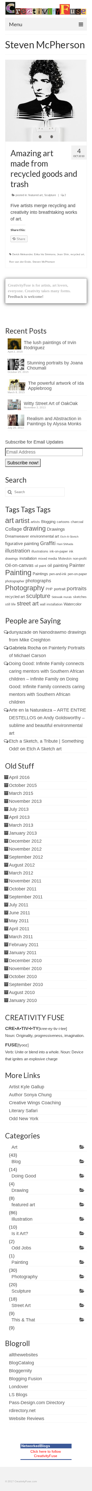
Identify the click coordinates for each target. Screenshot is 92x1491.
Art (14, 1147)
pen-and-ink (57, 574)
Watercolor (73, 604)
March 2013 (21, 825)
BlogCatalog (21, 1362)
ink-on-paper (59, 551)
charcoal (77, 522)
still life (10, 604)
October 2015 (23, 785)
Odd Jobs (21, 1247)
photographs (38, 580)
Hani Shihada (65, 544)
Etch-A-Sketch (69, 536)
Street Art (21, 1305)
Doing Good (24, 1176)
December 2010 (25, 960)
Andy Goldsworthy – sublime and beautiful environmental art (47, 725)
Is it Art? (20, 1233)
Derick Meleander (22, 254)
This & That (23, 1319)
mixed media (47, 558)
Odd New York (23, 1118)
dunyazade (20, 632)
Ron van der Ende (20, 261)
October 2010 (23, 976)
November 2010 (25, 968)
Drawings (56, 529)
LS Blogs (18, 1394)
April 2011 (19, 928)
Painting (18, 572)
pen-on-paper (77, 574)
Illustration (22, 1219)
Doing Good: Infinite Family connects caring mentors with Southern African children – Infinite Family (46, 671)
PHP (49, 589)
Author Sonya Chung (30, 1094)
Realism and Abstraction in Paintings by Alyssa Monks (54, 421)
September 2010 (26, 984)
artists (35, 522)
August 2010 (22, 992)
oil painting (58, 565)
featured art (35, 195)
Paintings (40, 574)
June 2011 (19, 912)
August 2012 (22, 865)
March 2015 (21, 793)
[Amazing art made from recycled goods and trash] (46, 101)
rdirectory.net (22, 1410)
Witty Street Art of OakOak (51, 403)
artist (22, 520)
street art (28, 603)
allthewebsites (23, 1354)
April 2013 (19, 817)
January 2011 (23, 952)
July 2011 (18, 904)
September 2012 (26, 857)
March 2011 (21, 936)
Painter (77, 565)
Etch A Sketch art (44, 748)
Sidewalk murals (62, 597)
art (9, 520)
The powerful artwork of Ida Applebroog (56, 386)
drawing (34, 528)
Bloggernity (20, 1370)
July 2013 (19, 809)
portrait (59, 589)
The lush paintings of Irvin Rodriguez (50, 345)
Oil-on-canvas (19, 565)
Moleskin (65, 558)
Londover (18, 1386)
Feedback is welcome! (25, 296)
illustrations (39, 551)
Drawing (20, 1190)
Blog (16, 1161)
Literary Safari (23, 1110)
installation (28, 558)
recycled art (77, 254)
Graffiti (47, 543)
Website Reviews (26, 1418)
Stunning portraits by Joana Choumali (55, 365)
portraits (77, 588)
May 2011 (19, 920)
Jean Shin (63, 254)
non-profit (80, 558)
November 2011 (25, 880)
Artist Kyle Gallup (26, 1086)
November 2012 (25, 849)
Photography (24, 588)
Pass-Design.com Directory (37, 1402)
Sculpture (50, 195)
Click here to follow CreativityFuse (45, 1453)
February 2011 (24, 944)
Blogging (48, 521)
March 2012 (21, 873)
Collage (13, 529)
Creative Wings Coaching (35, 1102)
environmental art (44, 536)
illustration (17, 551)
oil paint (40, 566)
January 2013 (23, 833)
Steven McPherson (43, 261)
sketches (80, 597)
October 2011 (23, 888)
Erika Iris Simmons (44, 254)
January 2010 (23, 1000)
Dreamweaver (17, 536)
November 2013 (25, 801)
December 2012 (25, 841)
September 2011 (26, 896)
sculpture (38, 596)
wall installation (51, 604)
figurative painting (22, 543)
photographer (14, 581)
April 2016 (19, 777)
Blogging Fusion (25, 1378)
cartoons (63, 522)
